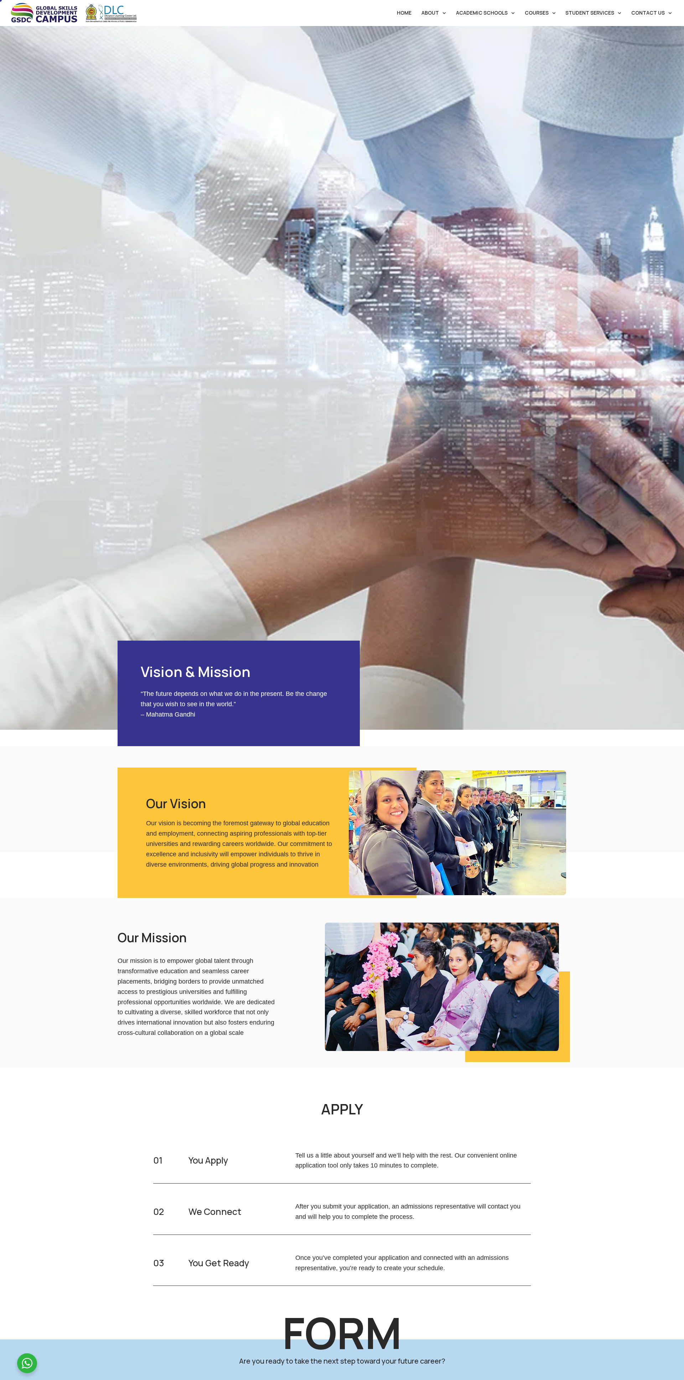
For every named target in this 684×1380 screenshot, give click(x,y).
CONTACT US (648, 12)
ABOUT (430, 12)
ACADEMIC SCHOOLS (482, 12)
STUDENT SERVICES (589, 12)
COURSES (537, 12)
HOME (404, 12)
